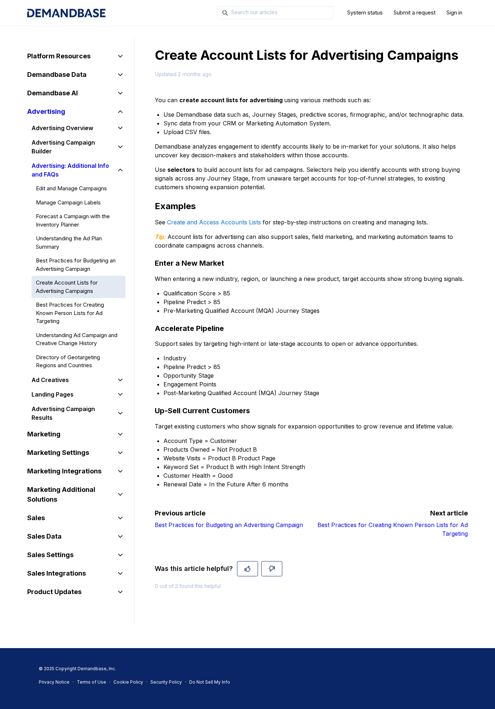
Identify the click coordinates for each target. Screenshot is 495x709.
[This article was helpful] (247, 568)
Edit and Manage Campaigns (71, 188)
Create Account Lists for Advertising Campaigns (66, 286)
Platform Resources (59, 56)
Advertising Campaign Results (63, 413)
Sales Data (44, 536)
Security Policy (166, 682)
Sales (36, 518)
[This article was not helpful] (271, 568)
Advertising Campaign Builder (63, 147)
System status (365, 12)
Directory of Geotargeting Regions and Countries (68, 361)
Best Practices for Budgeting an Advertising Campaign (229, 524)
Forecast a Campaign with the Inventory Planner (73, 220)
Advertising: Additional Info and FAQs (70, 170)
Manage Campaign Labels (68, 202)
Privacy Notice (54, 682)
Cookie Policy (128, 682)
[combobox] (275, 12)
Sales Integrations (56, 573)
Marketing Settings (58, 452)
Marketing (44, 434)
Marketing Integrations (64, 471)
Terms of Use (91, 682)
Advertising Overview (62, 128)
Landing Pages (53, 394)
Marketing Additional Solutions (61, 494)
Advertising (46, 111)
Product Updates (54, 592)
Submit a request (415, 12)
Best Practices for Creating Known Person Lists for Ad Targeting (70, 312)
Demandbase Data (57, 74)
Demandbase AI (52, 93)
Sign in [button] (454, 12)
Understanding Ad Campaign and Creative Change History (76, 339)
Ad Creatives (50, 379)
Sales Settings (50, 555)
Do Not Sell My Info (209, 682)
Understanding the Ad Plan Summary (69, 242)
